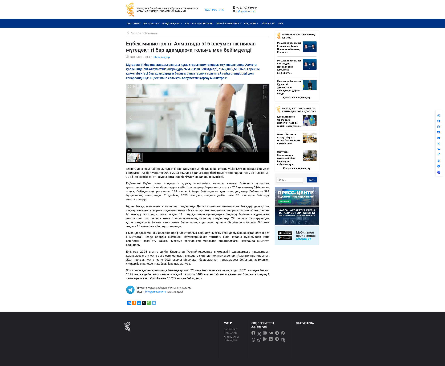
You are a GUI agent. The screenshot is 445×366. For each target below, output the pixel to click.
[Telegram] (154, 303)
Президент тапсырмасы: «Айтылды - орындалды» (299, 110)
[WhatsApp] (149, 303)
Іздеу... (312, 180)
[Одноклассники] (134, 303)
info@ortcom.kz (246, 11)
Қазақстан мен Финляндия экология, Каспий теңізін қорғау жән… (289, 121)
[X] (144, 303)
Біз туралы (150, 23)
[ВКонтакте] (129, 303)
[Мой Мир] (139, 303)
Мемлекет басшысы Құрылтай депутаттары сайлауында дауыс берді (289, 87)
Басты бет (134, 23)
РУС (214, 9)
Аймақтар (267, 23)
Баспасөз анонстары (199, 23)
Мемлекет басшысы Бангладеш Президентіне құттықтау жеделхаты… (289, 66)
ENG (221, 9)
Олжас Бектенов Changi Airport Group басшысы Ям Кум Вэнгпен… (288, 139)
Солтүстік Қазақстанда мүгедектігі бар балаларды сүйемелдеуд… (286, 157)
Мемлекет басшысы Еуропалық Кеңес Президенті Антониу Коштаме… (289, 47)
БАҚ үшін (250, 23)
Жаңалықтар (171, 23)
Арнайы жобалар (228, 23)
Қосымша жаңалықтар (296, 97)
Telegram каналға (155, 291)
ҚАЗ (208, 9)
